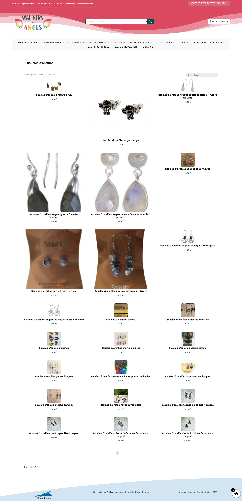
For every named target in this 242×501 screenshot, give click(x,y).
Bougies (118, 43)
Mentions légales (187, 492)
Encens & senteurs (140, 43)
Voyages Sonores (27, 43)
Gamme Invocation (126, 47)
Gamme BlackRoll (98, 47)
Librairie (148, 47)
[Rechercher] (150, 21)
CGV (215, 492)
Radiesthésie (188, 43)
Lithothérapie (166, 43)
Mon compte (220, 21)
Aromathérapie (53, 43)
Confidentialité (204, 492)
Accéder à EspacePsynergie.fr (208, 3)
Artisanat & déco (78, 43)
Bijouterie (100, 43)
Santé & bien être (213, 43)
